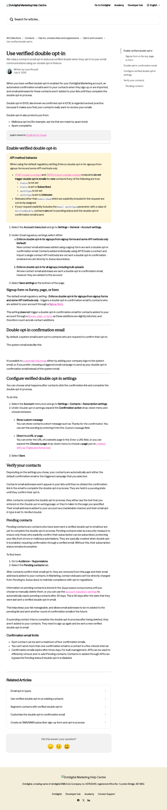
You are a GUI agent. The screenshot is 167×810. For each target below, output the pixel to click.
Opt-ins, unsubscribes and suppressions (58, 38)
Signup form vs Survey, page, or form (140, 58)
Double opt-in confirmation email (140, 65)
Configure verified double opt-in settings (140, 73)
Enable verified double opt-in (138, 50)
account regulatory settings (81, 591)
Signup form (56, 304)
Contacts (29, 38)
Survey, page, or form (40, 316)
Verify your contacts (134, 80)
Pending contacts (134, 86)
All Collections (14, 38)
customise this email (34, 360)
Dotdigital (57, 794)
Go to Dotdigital (102, 5)
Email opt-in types (36, 135)
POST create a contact (28, 174)
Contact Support (106, 794)
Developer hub (135, 5)
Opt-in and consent (93, 38)
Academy (119, 5)
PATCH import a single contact (63, 174)
